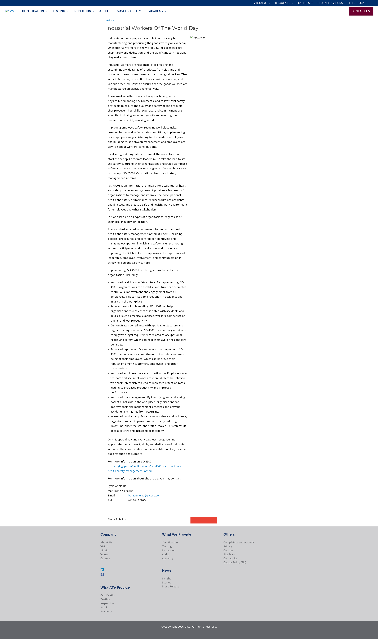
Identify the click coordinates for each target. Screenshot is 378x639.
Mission (105, 550)
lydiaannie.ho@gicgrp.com (144, 495)
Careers (105, 558)
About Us (106, 542)
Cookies (228, 550)
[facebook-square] (102, 575)
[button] (268, 3)
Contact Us (230, 558)
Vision (104, 546)
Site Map (229, 554)
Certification (108, 595)
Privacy (227, 546)
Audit (103, 607)
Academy (106, 611)
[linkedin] (102, 570)
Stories (166, 582)
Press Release (170, 586)
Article (110, 20)
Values (104, 554)
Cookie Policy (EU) (234, 562)
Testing (105, 599)
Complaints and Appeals (238, 542)
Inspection (107, 603)
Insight (166, 578)
